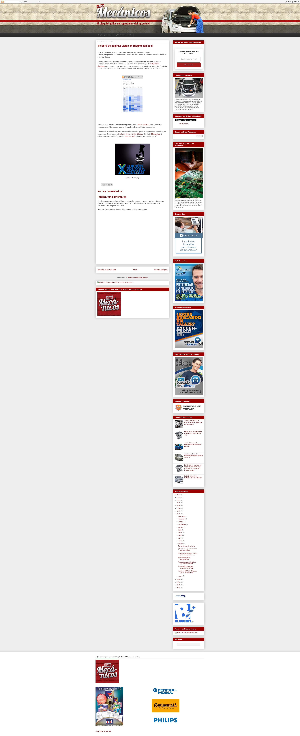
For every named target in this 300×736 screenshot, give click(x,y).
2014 (178, 582)
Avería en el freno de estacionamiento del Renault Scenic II (193, 455)
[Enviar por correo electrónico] (102, 185)
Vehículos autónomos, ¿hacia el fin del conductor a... (187, 554)
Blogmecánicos (184, 124)
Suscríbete (188, 65)
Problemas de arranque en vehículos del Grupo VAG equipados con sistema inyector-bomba (192, 467)
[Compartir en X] (107, 185)
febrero (180, 544)
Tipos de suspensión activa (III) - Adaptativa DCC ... (187, 563)
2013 (178, 585)
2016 (178, 514)
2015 (178, 579)
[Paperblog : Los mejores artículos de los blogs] (180, 597)
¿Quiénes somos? (123, 35)
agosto (180, 527)
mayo (180, 535)
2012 (178, 588)
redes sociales (143, 125)
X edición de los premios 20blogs (130, 134)
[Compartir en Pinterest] (111, 185)
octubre (181, 522)
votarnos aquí (130, 136)
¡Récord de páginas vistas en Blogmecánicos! (187, 549)
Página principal (104, 35)
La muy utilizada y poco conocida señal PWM (185, 567)
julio (180, 530)
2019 (178, 505)
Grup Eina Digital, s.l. (103, 731)
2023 (178, 495)
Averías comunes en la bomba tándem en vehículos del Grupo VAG (193, 422)
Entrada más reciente (107, 270)
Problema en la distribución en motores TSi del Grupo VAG (193, 433)
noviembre (182, 519)
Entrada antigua (160, 270)
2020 (178, 503)
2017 (178, 511)
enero (180, 576)
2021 (178, 500)
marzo (180, 541)
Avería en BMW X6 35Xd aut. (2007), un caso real (187, 571)
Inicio (135, 270)
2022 (178, 497)
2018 (178, 508)
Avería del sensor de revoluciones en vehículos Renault (192, 444)
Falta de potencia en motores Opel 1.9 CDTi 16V (193, 477)
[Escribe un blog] (104, 185)
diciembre (181, 516)
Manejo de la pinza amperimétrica (184, 558)
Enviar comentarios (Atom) (138, 278)
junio (180, 533)
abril (180, 538)
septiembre (182, 524)
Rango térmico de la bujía (186, 546)
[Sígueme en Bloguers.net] (185, 622)
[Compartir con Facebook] (109, 185)
